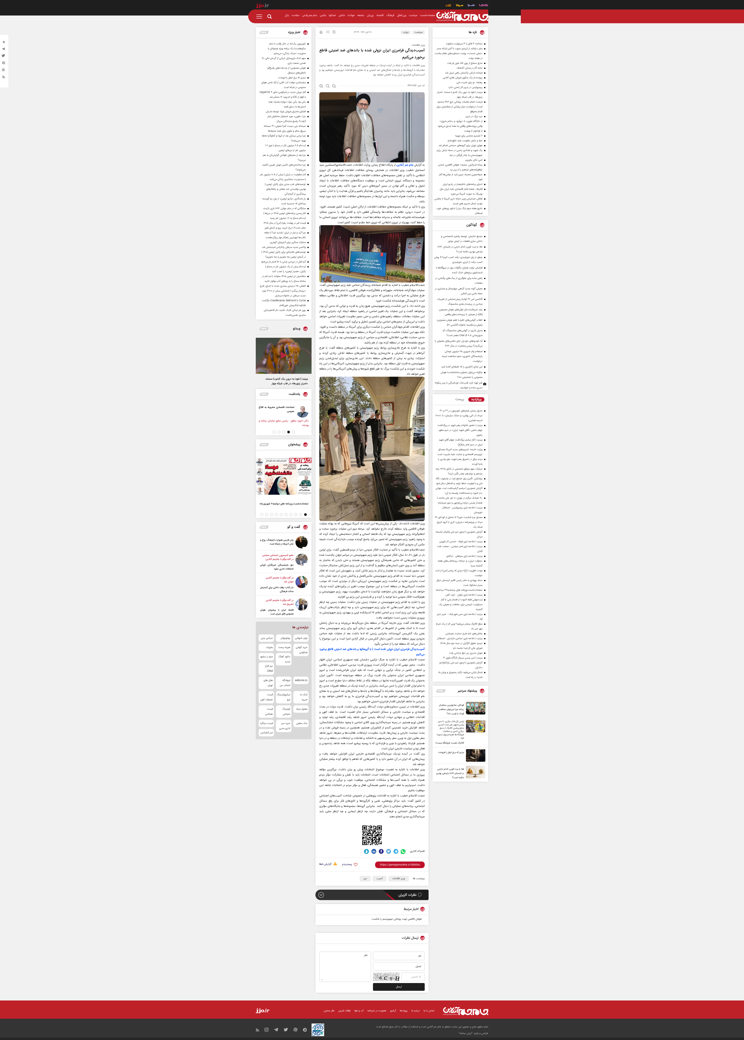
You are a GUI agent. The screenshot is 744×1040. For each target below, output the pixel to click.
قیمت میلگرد (266, 723)
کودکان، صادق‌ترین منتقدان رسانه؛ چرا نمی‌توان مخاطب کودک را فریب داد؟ (451, 709)
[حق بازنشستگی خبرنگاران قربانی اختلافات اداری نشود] (301, 562)
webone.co (301, 680)
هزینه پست (284, 647)
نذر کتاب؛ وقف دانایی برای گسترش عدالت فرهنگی (277, 589)
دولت (405, 32)
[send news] (328, 32)
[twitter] (3, 56)
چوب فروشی (301, 638)
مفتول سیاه (301, 709)
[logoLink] (462, 16)
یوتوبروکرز (285, 638)
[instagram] (3, 42)
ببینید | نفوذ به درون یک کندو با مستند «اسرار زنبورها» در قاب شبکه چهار (286, 381)
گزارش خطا (325, 864)
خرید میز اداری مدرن (284, 726)
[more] (440, 691)
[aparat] (3, 63)
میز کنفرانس (266, 733)
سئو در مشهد (266, 657)
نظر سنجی (329, 1011)
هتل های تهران (268, 683)
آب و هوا (358, 1011)
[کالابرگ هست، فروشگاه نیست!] (474, 732)
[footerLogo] (465, 1011)
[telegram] (3, 49)
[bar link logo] (262, 6)
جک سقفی (301, 723)
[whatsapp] (403, 851)
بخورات (269, 647)
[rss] (3, 77)
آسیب (379, 878)
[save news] (334, 32)
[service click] (449, 6)
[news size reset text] (328, 86)
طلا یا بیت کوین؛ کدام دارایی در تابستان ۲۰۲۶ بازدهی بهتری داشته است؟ (450, 773)
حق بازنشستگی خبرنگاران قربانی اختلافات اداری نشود (277, 567)
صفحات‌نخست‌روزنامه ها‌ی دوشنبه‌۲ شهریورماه (284, 504)
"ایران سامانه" (465, 1033)
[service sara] (471, 6)
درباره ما (415, 1011)
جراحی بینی (267, 638)
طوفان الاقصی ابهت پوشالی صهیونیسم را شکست (397, 919)
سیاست (419, 32)
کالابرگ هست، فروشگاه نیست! (450, 743)
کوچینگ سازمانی (286, 711)
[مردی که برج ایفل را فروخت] (474, 755)
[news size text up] (321, 86)
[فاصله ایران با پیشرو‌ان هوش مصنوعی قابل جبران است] (301, 607)
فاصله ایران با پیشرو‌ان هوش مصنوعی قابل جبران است (277, 612)
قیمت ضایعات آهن (266, 697)
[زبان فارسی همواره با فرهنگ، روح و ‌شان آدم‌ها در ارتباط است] (301, 542)
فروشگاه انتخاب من (285, 683)
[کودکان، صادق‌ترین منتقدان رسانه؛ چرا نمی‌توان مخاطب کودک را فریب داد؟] (474, 709)
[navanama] (483, 6)
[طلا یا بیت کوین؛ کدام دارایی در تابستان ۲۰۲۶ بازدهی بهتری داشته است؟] (474, 773)
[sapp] (3, 70)
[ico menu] (260, 16)
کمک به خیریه (303, 697)
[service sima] (459, 6)
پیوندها (403, 1011)
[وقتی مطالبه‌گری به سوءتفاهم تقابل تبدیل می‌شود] (302, 411)
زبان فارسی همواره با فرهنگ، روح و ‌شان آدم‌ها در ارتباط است (277, 542)
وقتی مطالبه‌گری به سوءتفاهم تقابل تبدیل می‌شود (276, 409)
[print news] (321, 32)
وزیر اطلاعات (398, 878)
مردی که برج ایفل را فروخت (451, 752)
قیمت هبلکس (269, 711)
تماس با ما (429, 1011)
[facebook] (381, 851)
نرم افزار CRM (269, 668)
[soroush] (366, 851)
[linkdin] (373, 851)
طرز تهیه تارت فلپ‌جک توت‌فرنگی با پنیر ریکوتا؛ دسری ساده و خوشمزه (458, 385)
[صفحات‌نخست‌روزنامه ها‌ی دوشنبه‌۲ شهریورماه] (284, 476)
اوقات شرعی (344, 1011)
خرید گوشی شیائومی (301, 650)
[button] (293, 432)
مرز (365, 878)
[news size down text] (334, 86)
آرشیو (393, 1011)
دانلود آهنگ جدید (284, 659)
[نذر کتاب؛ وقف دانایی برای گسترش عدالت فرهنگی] (301, 584)
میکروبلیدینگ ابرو (283, 697)
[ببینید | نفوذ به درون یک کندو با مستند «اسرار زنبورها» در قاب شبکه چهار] (284, 356)
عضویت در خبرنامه (376, 1011)
